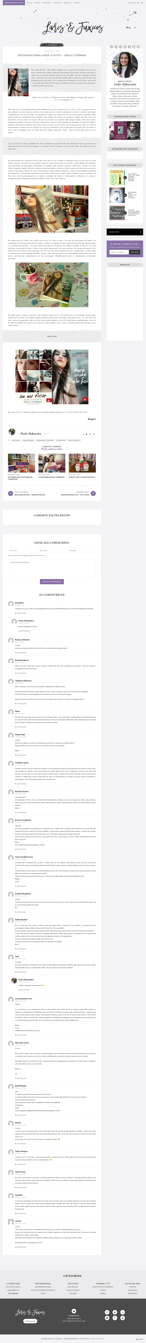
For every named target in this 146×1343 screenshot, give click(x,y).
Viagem (73, 1293)
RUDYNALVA (20, 1086)
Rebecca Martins (22, 640)
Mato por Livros (22, 1043)
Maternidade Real (43, 1287)
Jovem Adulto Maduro (45, 440)
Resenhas (47, 2)
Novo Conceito (74, 440)
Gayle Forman (28, 440)
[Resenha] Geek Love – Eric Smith (75, 495)
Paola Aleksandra (31, 434)
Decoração (73, 1287)
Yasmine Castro (22, 763)
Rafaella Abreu (22, 660)
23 (47, 434)
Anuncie (67, 2)
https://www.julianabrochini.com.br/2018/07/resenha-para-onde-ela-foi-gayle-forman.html (61, 609)
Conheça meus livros (13, 2)
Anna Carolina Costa (24, 857)
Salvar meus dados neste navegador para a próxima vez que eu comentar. (27, 555)
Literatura (61, 440)
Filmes (103, 1290)
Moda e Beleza (73, 1290)
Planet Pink (20, 734)
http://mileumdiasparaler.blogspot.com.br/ (30, 845)
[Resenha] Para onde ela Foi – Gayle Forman (52, 55)
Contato (57, 2)
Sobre (37, 2)
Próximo (144, 130)
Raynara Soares (22, 791)
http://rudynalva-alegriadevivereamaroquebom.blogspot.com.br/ (37, 1110)
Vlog (43, 1293)
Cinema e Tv (103, 1283)
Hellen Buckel (21, 919)
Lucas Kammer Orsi (23, 999)
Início (29, 2)
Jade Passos (20, 1172)
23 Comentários (53, 59)
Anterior (105, 130)
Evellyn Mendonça (23, 894)
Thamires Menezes (23, 681)
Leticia (18, 1221)
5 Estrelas (52, 45)
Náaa (17, 711)
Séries (103, 1293)
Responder (21, 613)
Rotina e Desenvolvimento (43, 1290)
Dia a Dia (73, 1283)
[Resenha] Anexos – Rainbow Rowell (30, 495)
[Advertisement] (125, 303)
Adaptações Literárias (103, 1287)
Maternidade (43, 1283)
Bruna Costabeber (23, 820)
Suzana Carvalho (96, 1338)
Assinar (134, 252)
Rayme (18, 1123)
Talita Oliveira (21, 1151)
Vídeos (77, 2)
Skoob (56, 100)
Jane (17, 956)
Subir (140, 1339)
